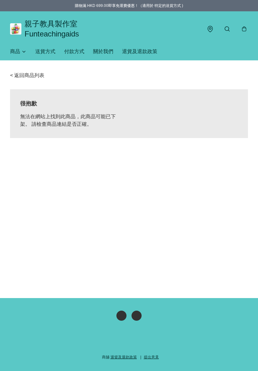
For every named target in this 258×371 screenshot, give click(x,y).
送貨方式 (45, 51)
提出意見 (151, 357)
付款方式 (74, 51)
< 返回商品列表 (27, 75)
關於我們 (103, 51)
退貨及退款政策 (139, 51)
